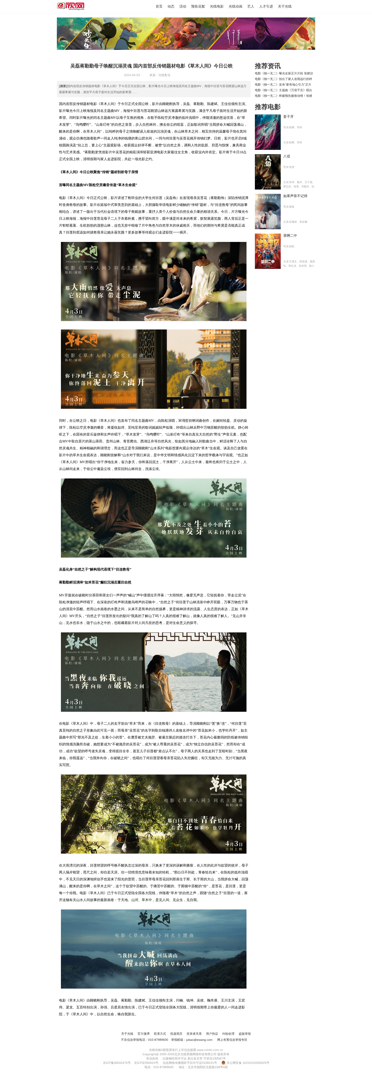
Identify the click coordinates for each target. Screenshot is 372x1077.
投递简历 (176, 1033)
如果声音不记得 (295, 196)
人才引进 (266, 6)
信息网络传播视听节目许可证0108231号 (190, 1062)
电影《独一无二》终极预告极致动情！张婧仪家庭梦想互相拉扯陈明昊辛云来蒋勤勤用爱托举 (283, 95)
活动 (182, 6)
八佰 (286, 156)
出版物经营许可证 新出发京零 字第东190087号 (194, 1058)
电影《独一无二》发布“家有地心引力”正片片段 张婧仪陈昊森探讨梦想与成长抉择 (283, 84)
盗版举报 (245, 1033)
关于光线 (285, 6)
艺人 (250, 6)
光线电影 (217, 6)
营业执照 (152, 1058)
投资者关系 (194, 1033)
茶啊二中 (290, 235)
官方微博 (144, 1033)
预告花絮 (198, 6)
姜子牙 (288, 116)
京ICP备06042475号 (117, 1062)
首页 (159, 6)
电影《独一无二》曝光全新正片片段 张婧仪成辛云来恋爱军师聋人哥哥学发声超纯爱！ (284, 73)
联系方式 (160, 1033)
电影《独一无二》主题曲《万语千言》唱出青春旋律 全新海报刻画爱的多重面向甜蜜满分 (284, 90)
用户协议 (212, 1033)
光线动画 (235, 6)
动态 (170, 6)
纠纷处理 (228, 1033)
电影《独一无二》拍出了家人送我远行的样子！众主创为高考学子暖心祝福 (283, 78)
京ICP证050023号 (146, 1062)
